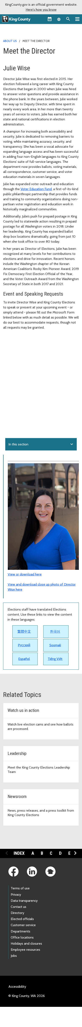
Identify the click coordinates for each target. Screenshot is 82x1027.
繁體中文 (24, 631)
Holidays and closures (26, 943)
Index (19, 853)
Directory (17, 913)
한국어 (55, 631)
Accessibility (17, 987)
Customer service (23, 925)
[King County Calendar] (49, 19)
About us (10, 41)
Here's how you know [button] (41, 10)
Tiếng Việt (55, 659)
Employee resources (25, 950)
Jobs (14, 956)
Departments (20, 931)
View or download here (25, 574)
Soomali (55, 645)
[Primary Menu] (77, 19)
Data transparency (24, 901)
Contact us (18, 907)
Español (24, 659)
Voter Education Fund (36, 189)
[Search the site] (68, 19)
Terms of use (20, 888)
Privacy (16, 895)
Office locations (22, 937)
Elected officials (22, 919)
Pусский (24, 645)
